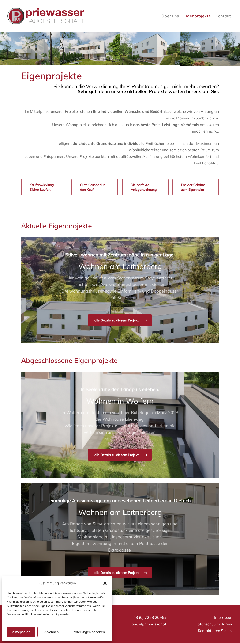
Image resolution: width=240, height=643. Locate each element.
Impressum (223, 617)
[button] (105, 583)
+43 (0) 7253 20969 (149, 617)
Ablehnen (51, 632)
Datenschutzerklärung (214, 624)
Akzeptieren (21, 632)
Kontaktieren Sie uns (215, 630)
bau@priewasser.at (148, 624)
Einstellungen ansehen (87, 632)
